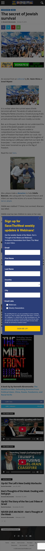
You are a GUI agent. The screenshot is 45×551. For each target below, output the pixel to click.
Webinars (12, 304)
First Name (9, 258)
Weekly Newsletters (16, 308)
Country (8, 280)
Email (7, 248)
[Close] (41, 218)
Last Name (9, 269)
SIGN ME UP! (22, 328)
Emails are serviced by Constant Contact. (16, 322)
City (6, 290)
